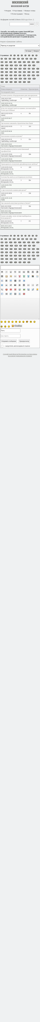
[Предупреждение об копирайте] (15, 289)
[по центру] (33, 272)
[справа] (37, 272)
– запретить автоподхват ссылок (17, 346)
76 (29, 82)
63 (6, 78)
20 (11, 62)
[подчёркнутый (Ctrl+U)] (11, 272)
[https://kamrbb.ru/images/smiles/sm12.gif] (5, 326)
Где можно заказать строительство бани (17, 123)
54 (6, 75)
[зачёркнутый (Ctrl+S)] (15, 272)
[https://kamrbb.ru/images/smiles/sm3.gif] (9, 322)
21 (15, 62)
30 (16, 65)
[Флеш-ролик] (19, 280)
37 (11, 69)
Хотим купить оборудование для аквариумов (19, 95)
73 (15, 82)
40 (24, 69)
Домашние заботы (14, 42)
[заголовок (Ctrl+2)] (24, 272)
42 (33, 69)
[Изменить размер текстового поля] (2, 285)
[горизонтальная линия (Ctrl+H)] (15, 276)
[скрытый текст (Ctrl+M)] (6, 280)
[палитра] (33, 276)
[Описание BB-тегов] (24, 280)
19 (6, 62)
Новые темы (30, 11)
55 (11, 75)
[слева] (28, 272)
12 (14, 59)
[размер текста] (24, 285)
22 (20, 62)
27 (2, 65)
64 (11, 78)
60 (33, 75)
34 (34, 65)
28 (7, 65)
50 (29, 72)
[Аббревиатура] (15, 285)
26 (38, 62)
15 (26, 59)
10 (5, 59)
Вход (27, 14)
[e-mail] (11, 289)
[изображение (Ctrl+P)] (24, 289)
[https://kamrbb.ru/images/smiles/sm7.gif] (23, 322)
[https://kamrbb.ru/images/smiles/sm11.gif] (2, 326)
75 (24, 82)
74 (20, 82)
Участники (17, 11)
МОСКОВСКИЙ (20, 2)
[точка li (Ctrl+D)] (2, 294)
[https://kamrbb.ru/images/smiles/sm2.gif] (5, 322)
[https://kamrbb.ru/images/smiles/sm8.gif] (27, 322)
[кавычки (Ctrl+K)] (11, 276)
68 (29, 78)
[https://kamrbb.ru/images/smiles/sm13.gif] (9, 326)
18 (2, 62)
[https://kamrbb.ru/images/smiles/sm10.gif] (34, 322)
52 (37, 72)
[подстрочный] (2, 289)
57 (20, 75)
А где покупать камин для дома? (13, 190)
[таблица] (11, 280)
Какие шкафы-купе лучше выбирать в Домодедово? (16, 217)
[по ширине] (2, 276)
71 (6, 82)
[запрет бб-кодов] (6, 289)
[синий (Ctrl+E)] (28, 276)
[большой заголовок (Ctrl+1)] (19, 272)
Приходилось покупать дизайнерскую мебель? (19, 164)
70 (2, 82)
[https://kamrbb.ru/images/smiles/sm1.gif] (2, 322)
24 (29, 62)
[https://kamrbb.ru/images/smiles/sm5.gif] (16, 322)
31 (20, 65)
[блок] (2, 280)
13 (18, 59)
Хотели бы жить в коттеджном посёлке (16, 177)
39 (20, 69)
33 (29, 65)
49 (24, 72)
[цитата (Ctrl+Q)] (37, 276)
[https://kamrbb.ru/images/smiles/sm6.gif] (20, 322)
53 (2, 75)
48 (20, 72)
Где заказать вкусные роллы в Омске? (16, 203)
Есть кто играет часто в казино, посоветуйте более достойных (18, 109)
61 (38, 75)
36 (6, 69)
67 (25, 78)
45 (6, 72)
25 (33, 62)
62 (2, 78)
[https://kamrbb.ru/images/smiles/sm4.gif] (12, 322)
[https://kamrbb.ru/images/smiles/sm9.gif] (31, 322)
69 (34, 78)
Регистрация (17, 14)
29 (11, 65)
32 (25, 65)
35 (2, 69)
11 (9, 59)
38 (15, 69)
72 (11, 82)
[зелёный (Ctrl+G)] (24, 276)
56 (15, 75)
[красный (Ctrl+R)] (20, 276)
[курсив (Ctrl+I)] (6, 272)
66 (20, 78)
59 (29, 75)
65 (16, 78)
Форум (8, 11)
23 (24, 62)
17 (35, 59)
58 (24, 75)
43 (38, 69)
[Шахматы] (15, 280)
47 (15, 72)
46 (11, 72)
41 (29, 69)
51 (33, 72)
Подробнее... (28, 20)
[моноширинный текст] (19, 285)
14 (22, 59)
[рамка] (6, 276)
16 (31, 59)
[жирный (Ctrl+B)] (2, 272)
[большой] (28, 285)
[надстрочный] (37, 285)
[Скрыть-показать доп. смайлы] (17, 325)
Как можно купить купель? (11, 136)
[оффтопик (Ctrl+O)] (11, 285)
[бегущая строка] (6, 285)
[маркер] (33, 289)
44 (2, 72)
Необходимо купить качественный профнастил (15, 150)
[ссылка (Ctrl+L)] (28, 289)
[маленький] (33, 285)
